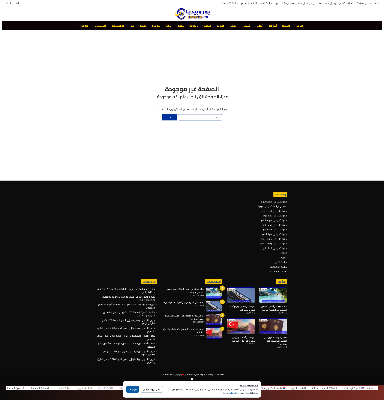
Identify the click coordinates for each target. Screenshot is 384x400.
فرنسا (143, 26)
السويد (220, 26)
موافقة (133, 389)
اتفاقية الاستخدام (249, 3)
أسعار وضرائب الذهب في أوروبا (272, 206)
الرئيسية (285, 26)
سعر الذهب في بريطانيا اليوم (273, 243)
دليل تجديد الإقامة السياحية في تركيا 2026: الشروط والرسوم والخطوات (126, 306)
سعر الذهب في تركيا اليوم (275, 215)
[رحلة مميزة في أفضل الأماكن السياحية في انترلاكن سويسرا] (273, 295)
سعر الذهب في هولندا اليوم (274, 234)
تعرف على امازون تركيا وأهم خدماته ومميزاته (242, 308)
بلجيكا (180, 26)
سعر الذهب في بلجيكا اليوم (274, 211)
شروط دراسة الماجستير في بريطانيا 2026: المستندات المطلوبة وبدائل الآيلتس (126, 290)
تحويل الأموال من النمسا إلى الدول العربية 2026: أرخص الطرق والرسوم (126, 345)
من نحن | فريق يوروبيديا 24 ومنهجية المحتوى (295, 3)
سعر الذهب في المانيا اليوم (274, 248)
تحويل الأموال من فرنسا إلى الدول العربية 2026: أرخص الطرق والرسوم (126, 329)
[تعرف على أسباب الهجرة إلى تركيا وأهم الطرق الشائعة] (241, 326)
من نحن (283, 253)
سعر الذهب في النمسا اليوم (274, 201)
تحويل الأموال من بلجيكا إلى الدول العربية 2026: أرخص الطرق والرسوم (126, 337)
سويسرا (156, 26)
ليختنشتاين (100, 26)
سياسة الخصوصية (230, 3)
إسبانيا (247, 26)
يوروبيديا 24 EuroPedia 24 (171, 374)
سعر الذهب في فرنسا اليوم (274, 225)
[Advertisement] (192, 54)
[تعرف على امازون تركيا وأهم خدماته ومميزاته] (241, 295)
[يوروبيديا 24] (192, 14)
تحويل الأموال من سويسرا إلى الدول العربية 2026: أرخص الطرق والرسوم (128, 321)
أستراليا (273, 26)
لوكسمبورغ (118, 26)
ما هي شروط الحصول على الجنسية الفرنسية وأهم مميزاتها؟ (275, 341)
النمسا (207, 26)
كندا (132, 26)
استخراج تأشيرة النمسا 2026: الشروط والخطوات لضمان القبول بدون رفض (129, 314)
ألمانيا (260, 26)
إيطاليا (233, 26)
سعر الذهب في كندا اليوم (275, 229)
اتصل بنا (283, 257)
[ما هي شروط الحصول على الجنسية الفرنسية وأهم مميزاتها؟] (273, 326)
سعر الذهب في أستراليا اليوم (273, 239)
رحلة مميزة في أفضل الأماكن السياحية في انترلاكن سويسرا (274, 308)
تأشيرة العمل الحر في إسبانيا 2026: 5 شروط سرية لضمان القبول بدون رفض (128, 298)
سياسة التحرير (266, 3)
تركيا (168, 26)
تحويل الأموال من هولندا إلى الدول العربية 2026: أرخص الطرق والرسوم (129, 353)
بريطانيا (194, 26)
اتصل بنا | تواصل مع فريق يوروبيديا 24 (336, 3)
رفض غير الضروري (151, 389)
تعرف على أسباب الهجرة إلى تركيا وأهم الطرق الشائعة (243, 339)
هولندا (84, 26)
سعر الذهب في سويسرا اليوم (273, 220)
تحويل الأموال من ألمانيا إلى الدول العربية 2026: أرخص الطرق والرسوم (126, 361)
